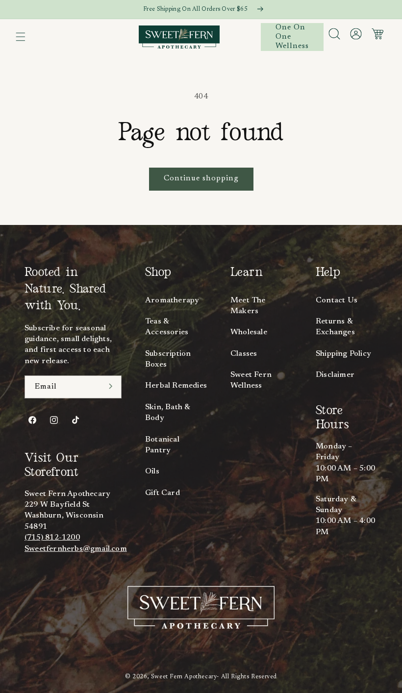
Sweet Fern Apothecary (184, 677)
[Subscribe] (111, 386)
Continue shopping (201, 178)
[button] (20, 37)
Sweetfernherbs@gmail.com (76, 549)
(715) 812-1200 (52, 538)
